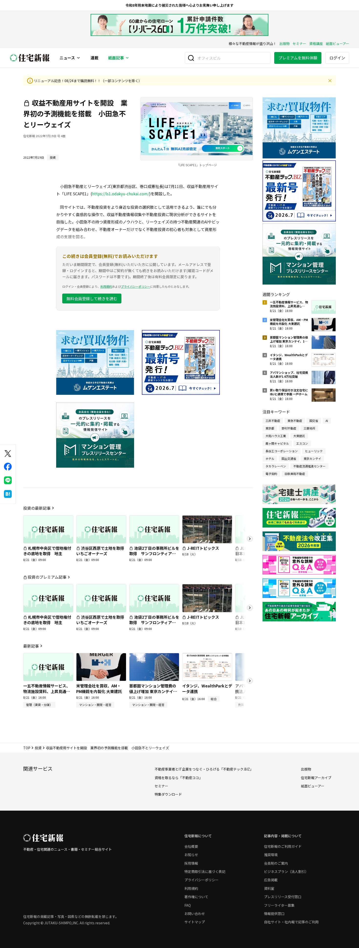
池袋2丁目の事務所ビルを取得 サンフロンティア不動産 (154, 553)
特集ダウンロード (168, 794)
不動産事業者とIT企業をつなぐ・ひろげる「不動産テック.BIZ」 (204, 769)
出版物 (284, 43)
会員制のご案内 (276, 863)
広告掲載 (271, 879)
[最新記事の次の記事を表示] (250, 681)
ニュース (67, 58)
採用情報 (191, 863)
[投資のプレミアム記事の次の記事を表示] (250, 608)
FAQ (187, 905)
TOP (26, 748)
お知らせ (191, 854)
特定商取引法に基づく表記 (204, 871)
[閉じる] (330, 81)
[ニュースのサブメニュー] (78, 57)
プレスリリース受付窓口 (282, 896)
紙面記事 (116, 58)
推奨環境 (271, 854)
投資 (38, 748)
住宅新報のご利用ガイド (283, 846)
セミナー (299, 43)
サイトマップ (194, 921)
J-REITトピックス (203, 548)
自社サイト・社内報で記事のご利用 (291, 921)
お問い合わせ (194, 913)
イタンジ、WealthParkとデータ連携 (207, 688)
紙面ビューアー (337, 43)
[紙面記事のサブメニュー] (127, 57)
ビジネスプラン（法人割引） (286, 871)
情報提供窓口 (274, 913)
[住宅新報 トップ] (30, 58)
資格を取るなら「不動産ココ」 (178, 777)
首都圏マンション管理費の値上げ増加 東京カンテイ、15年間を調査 (153, 691)
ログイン (337, 58)
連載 (94, 58)
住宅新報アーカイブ (316, 777)
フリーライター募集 (279, 905)
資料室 (269, 888)
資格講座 (316, 43)
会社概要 (191, 846)
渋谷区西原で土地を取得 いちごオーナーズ (102, 550)
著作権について (196, 896)
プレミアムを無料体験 (297, 58)
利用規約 (106, 286)
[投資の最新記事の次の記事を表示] (250, 539)
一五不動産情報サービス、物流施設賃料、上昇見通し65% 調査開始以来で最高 (46, 691)
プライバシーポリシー (135, 286)
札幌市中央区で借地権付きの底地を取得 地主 (47, 550)
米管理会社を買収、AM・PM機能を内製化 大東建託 (99, 688)
